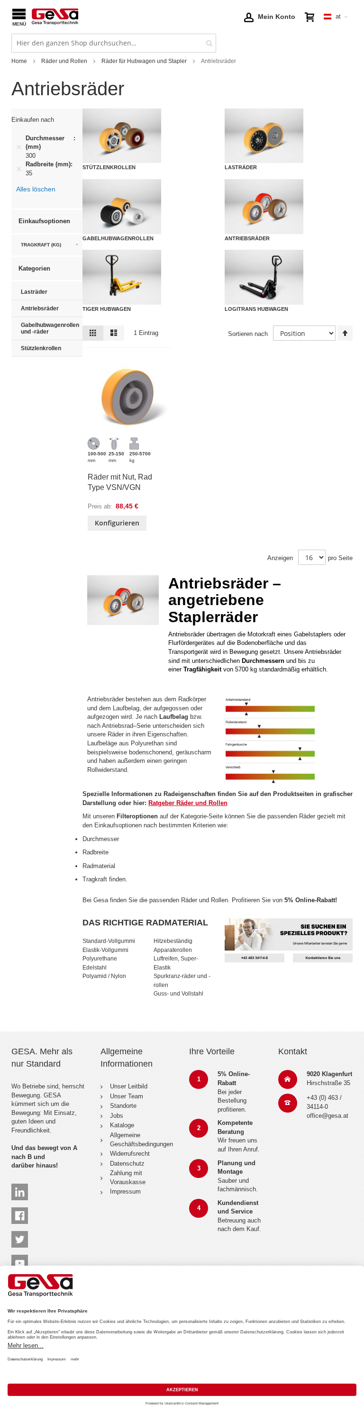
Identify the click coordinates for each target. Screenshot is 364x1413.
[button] (269, 16)
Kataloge (122, 1125)
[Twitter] (19, 1235)
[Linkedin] (19, 1187)
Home (19, 61)
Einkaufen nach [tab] (32, 119)
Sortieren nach (248, 333)
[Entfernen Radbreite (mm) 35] (19, 169)
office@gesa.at (327, 1115)
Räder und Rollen (64, 61)
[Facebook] (19, 1211)
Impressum (125, 1191)
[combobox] (113, 43)
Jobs (116, 1115)
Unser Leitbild (128, 1086)
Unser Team (126, 1096)
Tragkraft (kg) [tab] (41, 244)
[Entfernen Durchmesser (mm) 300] (19, 147)
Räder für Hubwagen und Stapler (144, 61)
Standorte (123, 1105)
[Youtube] (19, 1258)
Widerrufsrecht (130, 1153)
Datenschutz (127, 1163)
